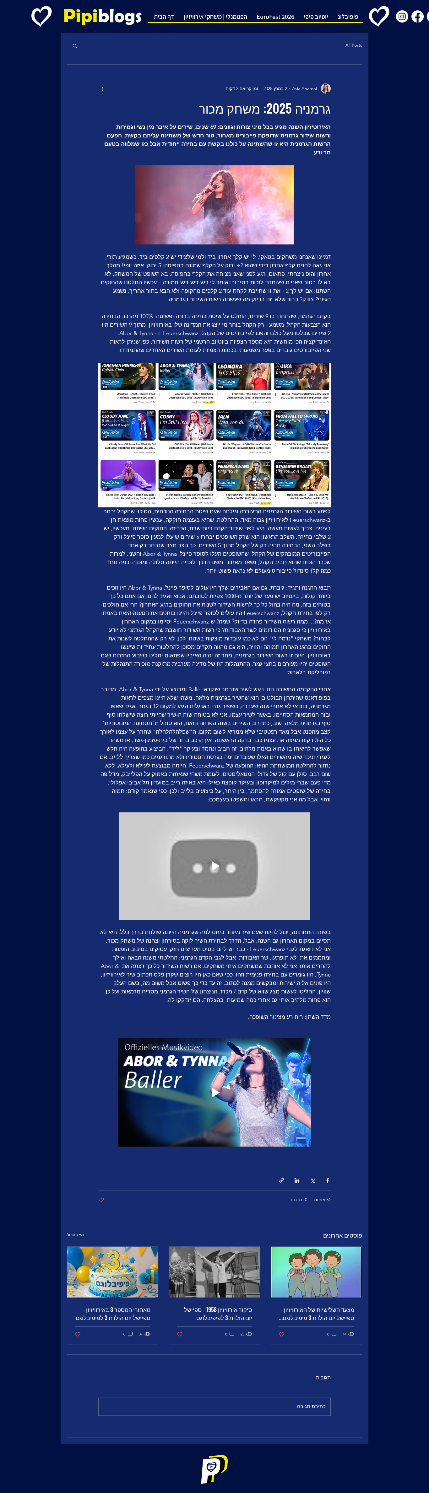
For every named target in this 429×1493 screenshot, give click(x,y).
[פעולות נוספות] (102, 88)
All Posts (353, 45)
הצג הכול (75, 1235)
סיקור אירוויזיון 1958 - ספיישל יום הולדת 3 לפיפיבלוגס (218, 1313)
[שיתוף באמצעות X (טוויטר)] (312, 1180)
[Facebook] (417, 16)
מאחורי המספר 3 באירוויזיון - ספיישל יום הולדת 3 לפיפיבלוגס (113, 1313)
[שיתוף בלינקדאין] (297, 1180)
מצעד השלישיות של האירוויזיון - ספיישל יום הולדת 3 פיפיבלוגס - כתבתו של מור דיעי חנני (317, 1313)
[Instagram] (402, 16)
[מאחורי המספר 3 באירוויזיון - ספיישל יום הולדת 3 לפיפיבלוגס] (112, 1272)
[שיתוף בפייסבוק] (328, 1180)
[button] (75, 45)
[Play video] (214, 866)
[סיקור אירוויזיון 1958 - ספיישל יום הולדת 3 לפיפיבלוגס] (214, 1272)
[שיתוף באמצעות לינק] (282, 1180)
